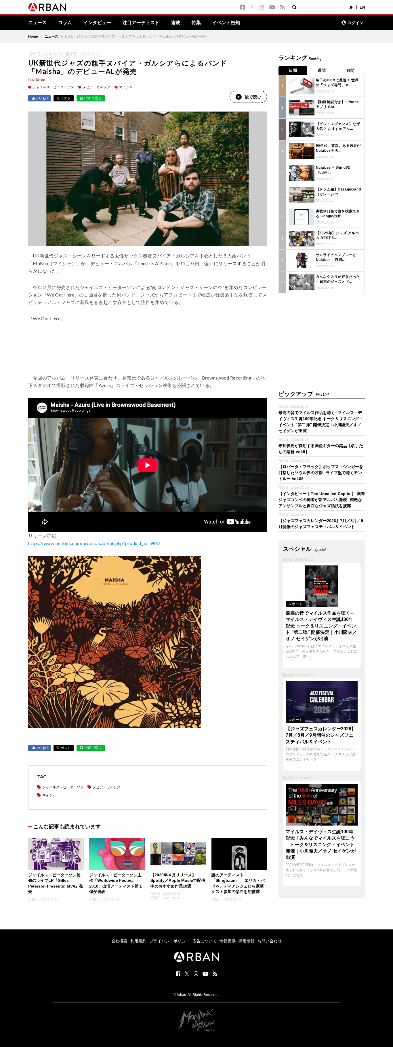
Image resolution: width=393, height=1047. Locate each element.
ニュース (37, 22)
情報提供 (228, 941)
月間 (350, 70)
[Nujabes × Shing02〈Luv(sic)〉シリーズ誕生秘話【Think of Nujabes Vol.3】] (301, 173)
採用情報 (247, 941)
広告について (204, 941)
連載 (175, 22)
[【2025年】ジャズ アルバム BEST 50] (301, 239)
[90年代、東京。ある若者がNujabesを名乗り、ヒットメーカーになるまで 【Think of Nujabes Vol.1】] (301, 151)
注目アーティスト (141, 22)
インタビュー (97, 22)
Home (33, 36)
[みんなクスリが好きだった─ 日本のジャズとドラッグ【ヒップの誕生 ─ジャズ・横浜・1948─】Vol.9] (301, 282)
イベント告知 (226, 22)
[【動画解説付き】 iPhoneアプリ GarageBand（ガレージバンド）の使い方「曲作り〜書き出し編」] (301, 108)
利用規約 (138, 941)
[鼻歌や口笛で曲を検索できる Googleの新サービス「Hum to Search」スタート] (301, 217)
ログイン (355, 22)
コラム (65, 22)
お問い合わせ (269, 941)
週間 (322, 70)
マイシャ (126, 87)
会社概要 (119, 941)
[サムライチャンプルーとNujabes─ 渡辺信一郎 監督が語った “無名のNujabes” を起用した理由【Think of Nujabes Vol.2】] (301, 260)
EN (362, 7)
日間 (293, 70)
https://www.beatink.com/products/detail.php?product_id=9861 (94, 543)
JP (351, 7)
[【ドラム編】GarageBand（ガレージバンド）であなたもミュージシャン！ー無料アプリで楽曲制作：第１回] (301, 195)
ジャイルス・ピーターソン (53, 87)
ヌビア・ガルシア (96, 87)
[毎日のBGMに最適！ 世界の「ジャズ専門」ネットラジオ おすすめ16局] (301, 86)
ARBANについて (312, 22)
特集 (196, 22)
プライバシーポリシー (169, 941)
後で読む (253, 97)
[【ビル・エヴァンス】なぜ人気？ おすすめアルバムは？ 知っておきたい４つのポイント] (301, 129)
